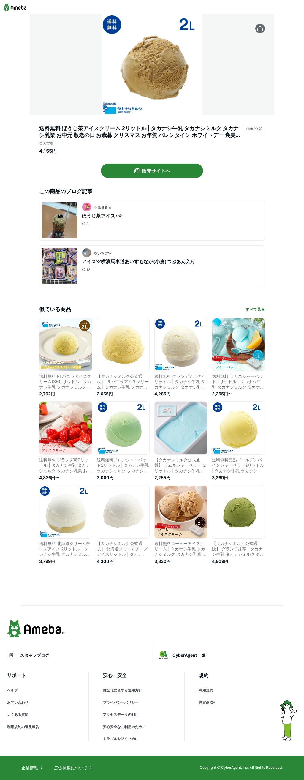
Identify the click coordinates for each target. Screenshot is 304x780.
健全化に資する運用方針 (122, 690)
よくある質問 (17, 714)
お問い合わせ (17, 702)
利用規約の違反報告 (23, 726)
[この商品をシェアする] (260, 28)
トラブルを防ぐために (121, 738)
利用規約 (206, 690)
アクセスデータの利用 (121, 714)
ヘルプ (12, 690)
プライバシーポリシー (121, 702)
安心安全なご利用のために (124, 726)
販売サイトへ (156, 171)
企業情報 (29, 767)
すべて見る (255, 309)
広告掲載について (70, 767)
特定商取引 (208, 702)
